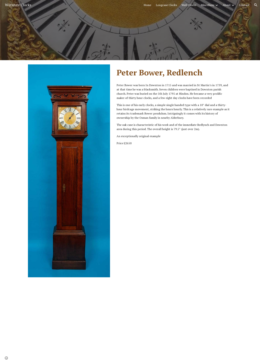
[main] (173, 72)
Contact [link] (244, 5)
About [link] (227, 5)
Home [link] (147, 5)
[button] (256, 5)
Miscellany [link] (207, 5)
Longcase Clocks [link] (166, 5)
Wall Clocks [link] (188, 5)
